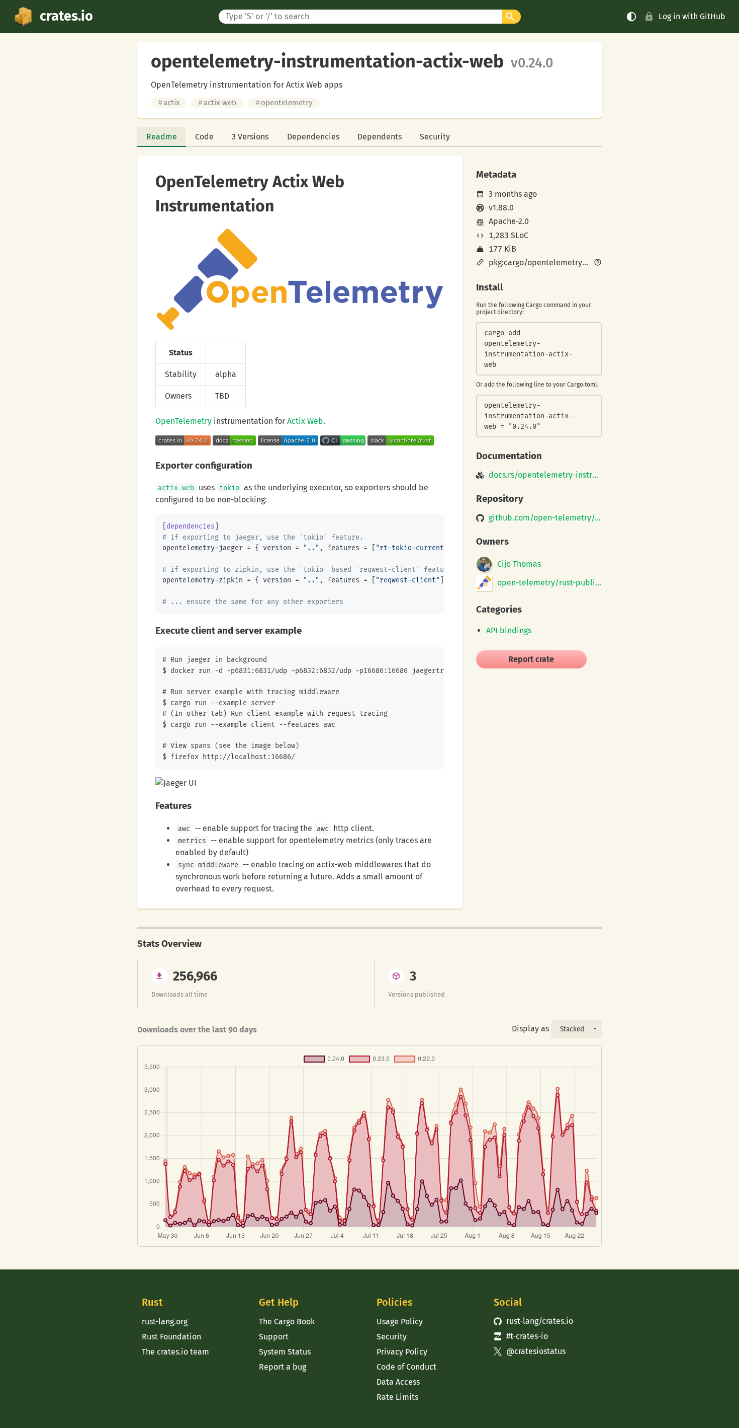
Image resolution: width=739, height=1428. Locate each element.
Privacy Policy (402, 1352)
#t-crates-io (521, 1336)
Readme (161, 136)
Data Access (398, 1382)
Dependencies (313, 136)
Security (435, 136)
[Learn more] (598, 263)
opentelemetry (284, 102)
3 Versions (250, 136)
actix (168, 102)
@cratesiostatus (530, 1351)
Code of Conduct (406, 1367)
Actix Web (305, 421)
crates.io (66, 16)
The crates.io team (175, 1352)
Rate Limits (397, 1397)
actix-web (217, 102)
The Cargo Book (287, 1321)
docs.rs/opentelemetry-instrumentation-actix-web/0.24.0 (545, 475)
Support (274, 1336)
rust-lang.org (165, 1321)
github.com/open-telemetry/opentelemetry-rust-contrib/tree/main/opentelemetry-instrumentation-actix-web (545, 517)
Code (204, 136)
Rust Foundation (171, 1336)
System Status (285, 1352)
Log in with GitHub (692, 16)
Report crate (531, 659)
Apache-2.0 (509, 221)
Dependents (379, 136)
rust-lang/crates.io (533, 1321)
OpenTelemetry (183, 421)
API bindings (508, 630)
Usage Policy (400, 1321)
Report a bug (282, 1367)
